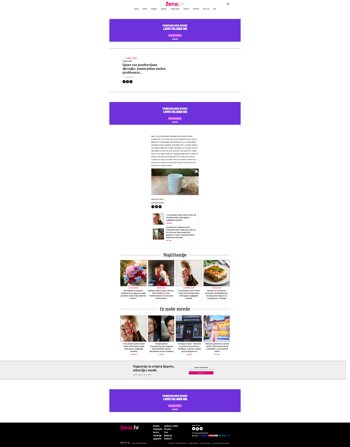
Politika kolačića (193, 443)
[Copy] (124, 83)
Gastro (163, 9)
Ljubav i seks (174, 9)
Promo (167, 429)
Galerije (154, 9)
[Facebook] (127, 83)
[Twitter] (131, 83)
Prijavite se (201, 373)
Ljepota (186, 9)
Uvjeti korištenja (205, 443)
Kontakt (171, 443)
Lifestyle (196, 9)
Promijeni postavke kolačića (221, 443)
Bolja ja (206, 9)
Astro (145, 9)
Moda (136, 9)
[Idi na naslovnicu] (175, 5)
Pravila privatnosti (181, 443)
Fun (214, 9)
